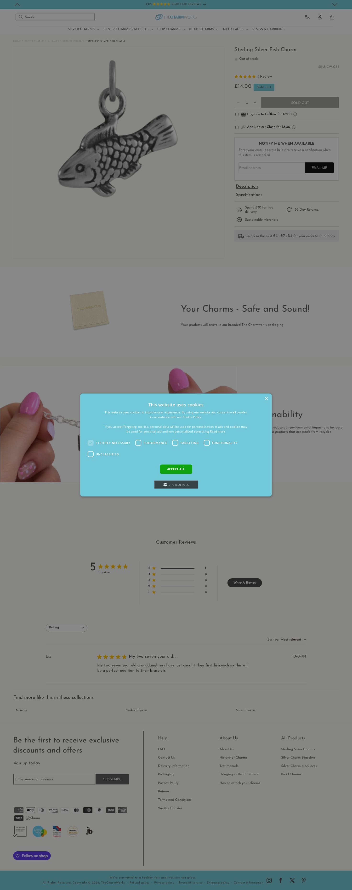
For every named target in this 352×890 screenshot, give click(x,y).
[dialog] (176, 445)
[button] (176, 484)
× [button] (266, 399)
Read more (217, 431)
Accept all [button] (176, 469)
